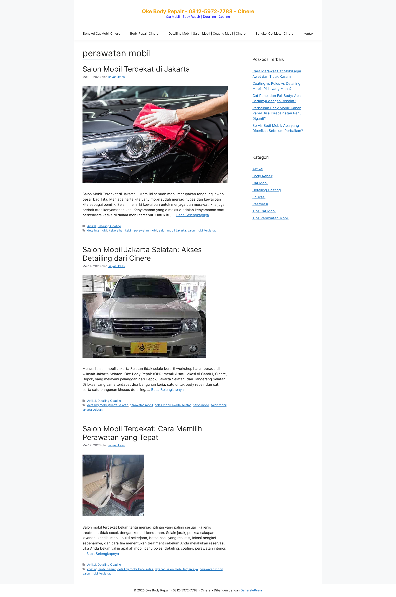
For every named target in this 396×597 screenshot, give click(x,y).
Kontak (308, 33)
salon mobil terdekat (201, 230)
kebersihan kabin (120, 230)
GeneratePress (251, 590)
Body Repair (262, 176)
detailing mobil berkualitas (135, 569)
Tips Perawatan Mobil (270, 218)
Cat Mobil (260, 183)
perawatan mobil (145, 230)
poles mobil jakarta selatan (172, 405)
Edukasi (258, 197)
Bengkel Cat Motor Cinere (274, 33)
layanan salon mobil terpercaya (176, 569)
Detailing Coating (109, 226)
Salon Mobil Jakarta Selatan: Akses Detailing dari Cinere (142, 253)
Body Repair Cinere (144, 33)
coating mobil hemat (101, 569)
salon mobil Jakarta (172, 230)
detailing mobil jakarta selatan (107, 405)
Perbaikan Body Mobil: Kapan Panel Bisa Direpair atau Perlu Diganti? (277, 113)
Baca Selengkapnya (192, 215)
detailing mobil (97, 230)
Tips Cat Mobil (264, 211)
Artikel (91, 226)
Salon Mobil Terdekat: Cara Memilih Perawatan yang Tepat (142, 433)
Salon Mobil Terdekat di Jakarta (136, 69)
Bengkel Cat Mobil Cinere (101, 33)
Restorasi (260, 204)
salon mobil (201, 405)
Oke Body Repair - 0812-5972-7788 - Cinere (198, 11)
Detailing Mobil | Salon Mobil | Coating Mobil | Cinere (207, 33)
